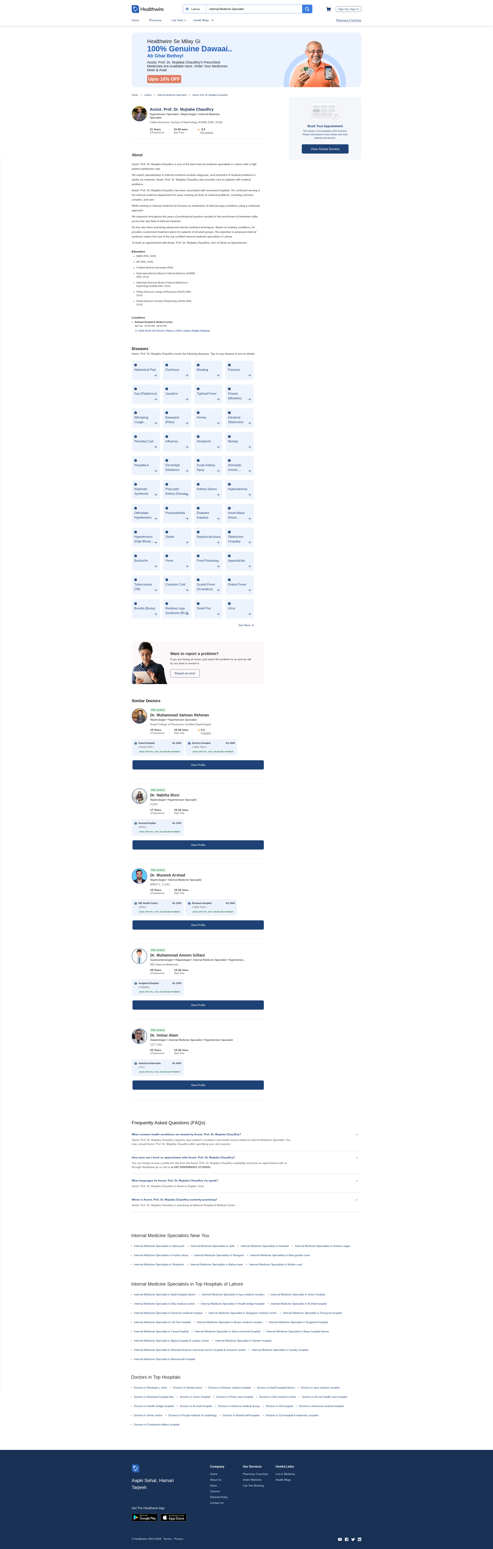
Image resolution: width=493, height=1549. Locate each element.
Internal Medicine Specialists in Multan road (275, 1264)
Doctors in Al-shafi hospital (196, 1406)
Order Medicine (252, 1479)
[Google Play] (145, 1517)
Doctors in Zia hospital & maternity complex (292, 1415)
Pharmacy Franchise (348, 20)
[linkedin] (359, 1539)
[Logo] (135, 1468)
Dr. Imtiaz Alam (164, 1035)
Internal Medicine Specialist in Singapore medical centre (243, 1312)
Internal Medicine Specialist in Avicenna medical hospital (168, 1312)
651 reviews (206, 132)
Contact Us (217, 1502)
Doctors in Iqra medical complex (320, 1387)
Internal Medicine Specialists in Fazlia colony (161, 1255)
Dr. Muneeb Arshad (167, 875)
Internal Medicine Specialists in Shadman (159, 1264)
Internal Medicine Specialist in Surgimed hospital (298, 1322)
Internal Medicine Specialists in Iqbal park (159, 1245)
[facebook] (346, 1539)
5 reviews (206, 733)
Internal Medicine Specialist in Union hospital (298, 1294)
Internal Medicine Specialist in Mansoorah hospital (164, 1359)
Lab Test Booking (253, 1485)
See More (244, 625)
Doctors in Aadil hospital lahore (276, 1387)
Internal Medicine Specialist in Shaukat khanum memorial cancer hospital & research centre (190, 1349)
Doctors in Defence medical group (239, 1406)
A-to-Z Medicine (285, 1473)
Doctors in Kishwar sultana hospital (229, 1387)
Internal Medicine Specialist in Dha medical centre (164, 1303)
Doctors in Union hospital (195, 1396)
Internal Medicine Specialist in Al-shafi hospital (299, 1303)
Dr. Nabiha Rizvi (164, 795)
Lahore (148, 95)
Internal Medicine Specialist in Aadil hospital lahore (164, 1294)
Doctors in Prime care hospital (234, 1396)
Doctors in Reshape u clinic (150, 1387)
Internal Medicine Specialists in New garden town (280, 1255)
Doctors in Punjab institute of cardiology (193, 1415)
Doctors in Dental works (187, 1387)
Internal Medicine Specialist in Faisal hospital (161, 1331)
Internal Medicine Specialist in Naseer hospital (243, 1340)
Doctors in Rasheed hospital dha (154, 1396)
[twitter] (353, 1539)
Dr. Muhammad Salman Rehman (179, 715)
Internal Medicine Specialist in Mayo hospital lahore (298, 1331)
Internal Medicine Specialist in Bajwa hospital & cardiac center (171, 1340)
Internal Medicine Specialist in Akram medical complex (230, 1322)
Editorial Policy (219, 1497)
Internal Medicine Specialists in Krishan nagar (322, 1245)
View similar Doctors (325, 149)
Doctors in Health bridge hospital (154, 1406)
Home (135, 20)
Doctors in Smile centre (148, 1415)
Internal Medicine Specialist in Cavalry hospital (280, 1349)
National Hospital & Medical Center (154, 322)
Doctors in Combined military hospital (156, 1424)
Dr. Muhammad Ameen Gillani (177, 955)
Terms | (167, 1538)
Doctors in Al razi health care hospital (324, 1396)
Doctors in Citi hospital (279, 1406)
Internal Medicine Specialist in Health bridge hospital (232, 1303)
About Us (215, 1479)
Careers (215, 1491)
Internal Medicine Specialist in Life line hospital (162, 1322)
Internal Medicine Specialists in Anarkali (265, 1245)
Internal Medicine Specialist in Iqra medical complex (233, 1294)
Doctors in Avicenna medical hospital (321, 1406)
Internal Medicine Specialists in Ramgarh (219, 1255)
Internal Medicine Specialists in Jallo (213, 1245)
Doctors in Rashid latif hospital (241, 1415)
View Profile (198, 764)
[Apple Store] (173, 1517)
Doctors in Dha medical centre (277, 1396)
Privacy (178, 1538)
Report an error (185, 673)
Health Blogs (201, 20)
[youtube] (340, 1539)
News (213, 1485)
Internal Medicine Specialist (172, 95)
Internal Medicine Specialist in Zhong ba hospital (312, 1312)
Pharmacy (155, 20)
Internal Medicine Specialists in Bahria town (216, 1264)
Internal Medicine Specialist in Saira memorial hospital (227, 1331)
